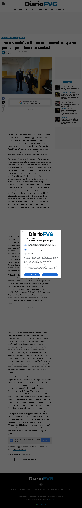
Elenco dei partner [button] (38, 262)
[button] (41, 253)
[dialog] (41, 254)
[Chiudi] (22, 231)
